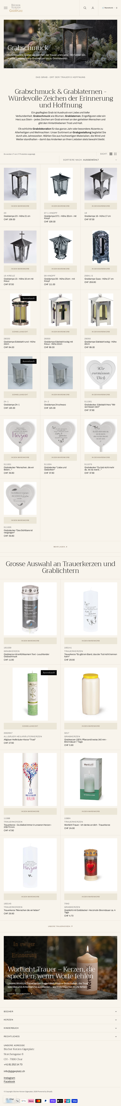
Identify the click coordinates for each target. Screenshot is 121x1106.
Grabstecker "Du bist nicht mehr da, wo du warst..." (98, 464)
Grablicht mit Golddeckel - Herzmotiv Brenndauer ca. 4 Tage (88, 902)
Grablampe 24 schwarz (54, 401)
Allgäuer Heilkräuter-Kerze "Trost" (19, 732)
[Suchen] (82, 8)
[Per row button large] (108, 154)
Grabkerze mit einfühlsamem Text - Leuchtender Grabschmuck (26, 649)
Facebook (9, 1081)
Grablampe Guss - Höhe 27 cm (97, 277)
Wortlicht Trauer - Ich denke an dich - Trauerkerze (86, 816)
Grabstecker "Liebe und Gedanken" (54, 464)
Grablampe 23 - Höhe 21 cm (17, 215)
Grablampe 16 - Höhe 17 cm (96, 215)
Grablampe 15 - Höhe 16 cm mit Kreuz (18, 278)
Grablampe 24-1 (12, 401)
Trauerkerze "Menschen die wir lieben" (22, 901)
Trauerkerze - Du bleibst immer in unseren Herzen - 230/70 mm (28, 817)
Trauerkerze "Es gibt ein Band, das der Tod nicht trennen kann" (85, 649)
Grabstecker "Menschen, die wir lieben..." (19, 464)
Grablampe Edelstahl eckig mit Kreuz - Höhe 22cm (57, 340)
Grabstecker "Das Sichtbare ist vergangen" (18, 526)
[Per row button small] (113, 154)
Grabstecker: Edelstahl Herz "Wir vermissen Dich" (98, 402)
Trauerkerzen (72, 645)
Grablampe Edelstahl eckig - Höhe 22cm (96, 340)
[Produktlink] (20, 184)
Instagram (9, 1078)
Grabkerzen (12, 645)
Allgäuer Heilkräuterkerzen (23, 729)
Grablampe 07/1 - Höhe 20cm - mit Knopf (57, 216)
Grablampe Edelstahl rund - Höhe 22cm (19, 340)
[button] (5, 8)
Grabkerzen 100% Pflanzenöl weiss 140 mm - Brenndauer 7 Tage (84, 733)
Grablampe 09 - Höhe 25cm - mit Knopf (58, 278)
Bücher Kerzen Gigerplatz (23, 1091)
